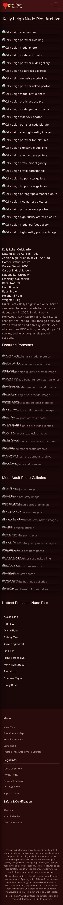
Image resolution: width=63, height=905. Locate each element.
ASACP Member (12, 816)
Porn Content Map (14, 733)
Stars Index (10, 745)
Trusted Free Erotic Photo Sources (22, 751)
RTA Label (9, 810)
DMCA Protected (13, 822)
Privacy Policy (11, 774)
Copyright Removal (14, 781)
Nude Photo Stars (13, 739)
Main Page (9, 727)
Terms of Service (13, 768)
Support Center (12, 793)
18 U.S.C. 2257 (12, 787)
